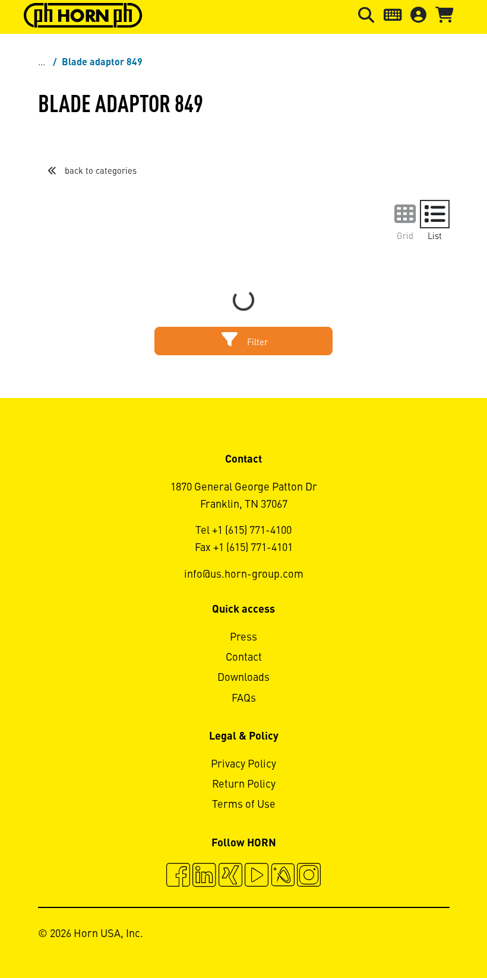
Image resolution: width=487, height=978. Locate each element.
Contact (244, 657)
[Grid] (405, 214)
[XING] (230, 876)
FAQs (244, 698)
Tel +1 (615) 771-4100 (243, 530)
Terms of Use (244, 804)
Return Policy (244, 784)
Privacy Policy (243, 764)
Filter (256, 343)
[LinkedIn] (204, 876)
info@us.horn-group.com (243, 574)
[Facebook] (178, 876)
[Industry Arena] (283, 876)
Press (243, 637)
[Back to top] (433, 936)
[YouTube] (256, 876)
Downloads (243, 678)
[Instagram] (309, 876)
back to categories (99, 171)
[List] (435, 214)
